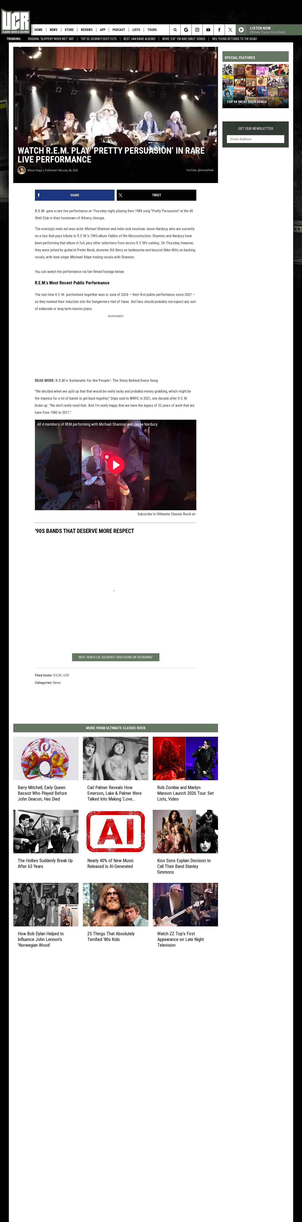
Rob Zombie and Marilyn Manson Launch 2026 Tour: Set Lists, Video (185, 793)
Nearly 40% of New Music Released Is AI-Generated (110, 863)
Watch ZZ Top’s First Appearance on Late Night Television (180, 939)
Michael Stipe (81, 257)
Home (38, 30)
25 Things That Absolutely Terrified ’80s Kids (111, 936)
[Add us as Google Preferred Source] (186, 29)
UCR (66, 675)
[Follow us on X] (230, 29)
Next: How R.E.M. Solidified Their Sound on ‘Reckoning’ (116, 657)
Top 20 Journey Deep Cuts (99, 39)
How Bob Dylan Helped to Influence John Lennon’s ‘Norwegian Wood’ (41, 939)
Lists (136, 30)
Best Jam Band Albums (139, 39)
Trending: (14, 39)
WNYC (135, 398)
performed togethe (81, 294)
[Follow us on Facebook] (219, 29)
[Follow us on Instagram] (197, 29)
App (102, 30)
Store (69, 30)
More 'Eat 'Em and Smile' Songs (183, 39)
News (53, 30)
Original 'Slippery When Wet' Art (51, 39)
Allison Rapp (34, 170)
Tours (152, 30)
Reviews (87, 30)
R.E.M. (40, 211)
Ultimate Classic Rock (174, 514)
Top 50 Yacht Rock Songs (247, 102)
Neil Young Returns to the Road (234, 39)
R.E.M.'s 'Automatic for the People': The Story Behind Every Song (106, 380)
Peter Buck (86, 250)
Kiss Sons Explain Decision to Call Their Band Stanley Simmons (184, 866)
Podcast (119, 30)
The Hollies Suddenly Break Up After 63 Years (45, 863)
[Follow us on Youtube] (208, 29)
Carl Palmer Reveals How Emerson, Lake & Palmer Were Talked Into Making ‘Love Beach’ (114, 793)
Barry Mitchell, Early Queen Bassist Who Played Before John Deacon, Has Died (42, 793)
